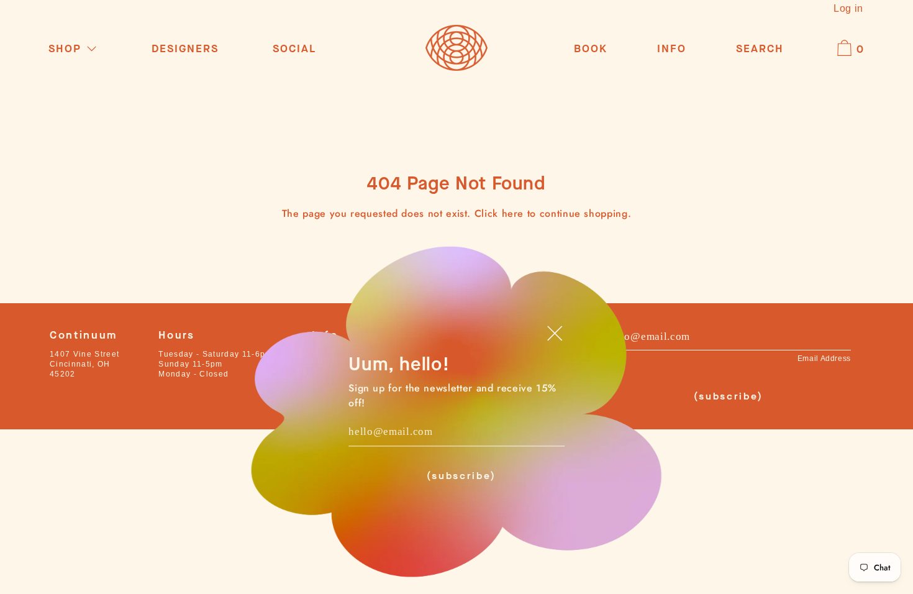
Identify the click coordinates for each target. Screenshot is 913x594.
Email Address (824, 358)
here (513, 213)
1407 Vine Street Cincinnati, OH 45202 (84, 364)
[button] (760, 49)
